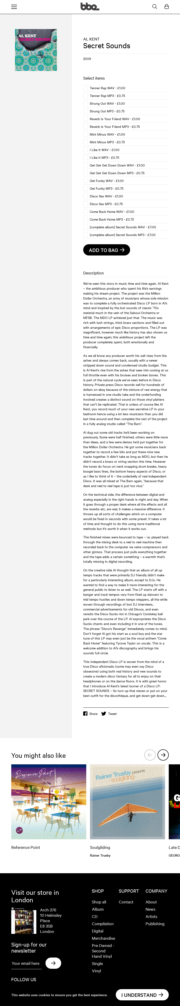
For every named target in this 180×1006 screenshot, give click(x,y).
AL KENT (91, 38)
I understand (139, 994)
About (151, 901)
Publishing (155, 923)
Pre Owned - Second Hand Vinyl (103, 951)
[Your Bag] (167, 7)
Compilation (103, 923)
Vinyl (96, 970)
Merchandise (103, 938)
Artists (151, 916)
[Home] (90, 9)
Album (98, 909)
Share (93, 713)
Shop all (99, 901)
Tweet (112, 713)
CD (95, 916)
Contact (126, 901)
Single (97, 963)
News (150, 909)
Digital (97, 930)
